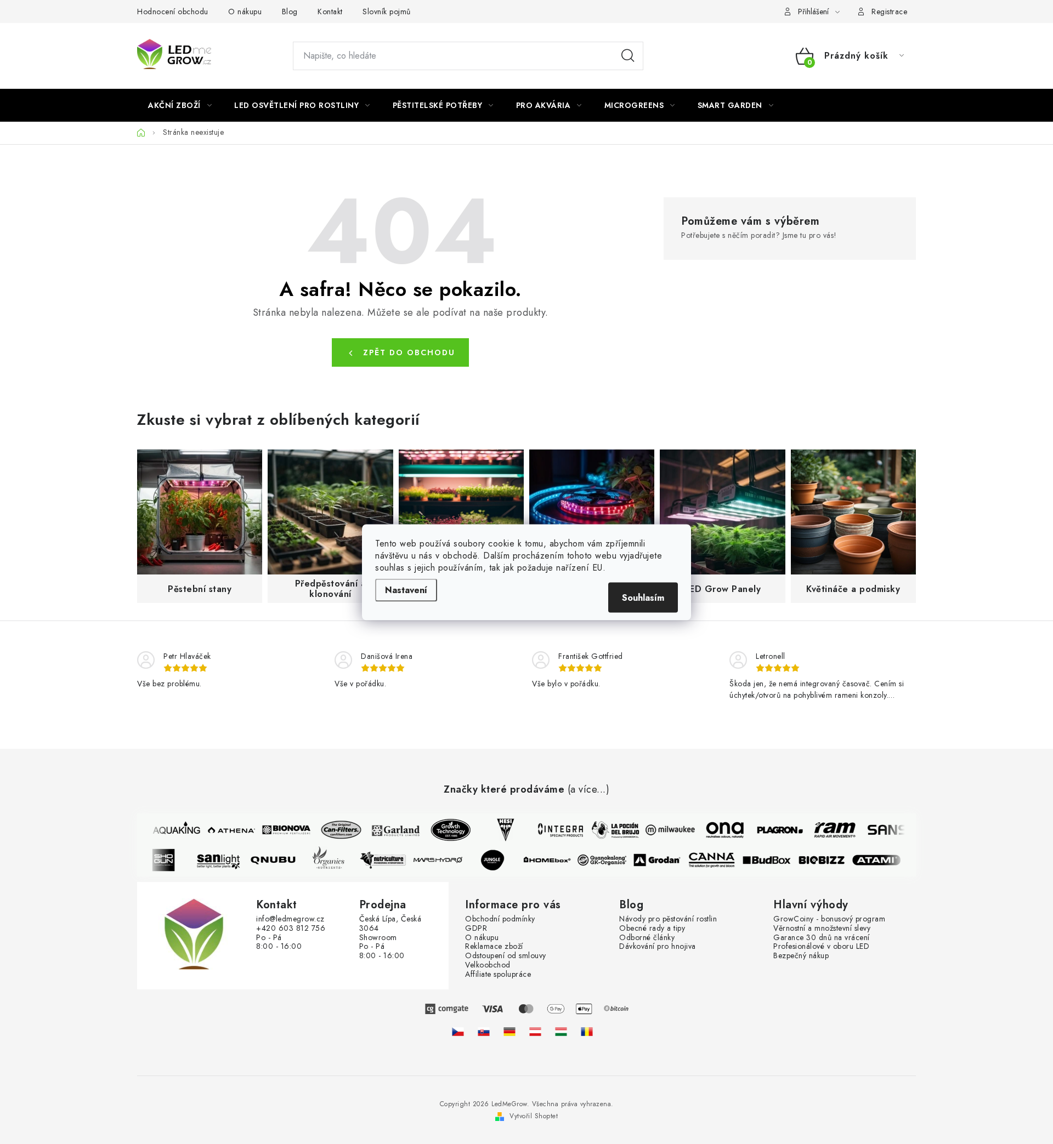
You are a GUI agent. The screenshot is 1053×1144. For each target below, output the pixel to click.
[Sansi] (884, 830)
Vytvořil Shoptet (533, 1116)
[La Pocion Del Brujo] (609, 830)
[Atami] (881, 860)
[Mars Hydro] (443, 860)
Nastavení (406, 589)
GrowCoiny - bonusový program (829, 919)
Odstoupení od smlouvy (505, 955)
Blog (290, 11)
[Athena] (226, 830)
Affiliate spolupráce (498, 974)
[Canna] (717, 860)
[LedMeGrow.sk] (484, 1032)
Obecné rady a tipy (652, 928)
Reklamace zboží (494, 946)
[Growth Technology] (445, 830)
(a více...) (589, 790)
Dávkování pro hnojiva (657, 946)
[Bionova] (280, 830)
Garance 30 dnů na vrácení (821, 937)
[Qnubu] (278, 860)
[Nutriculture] (388, 860)
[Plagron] (774, 830)
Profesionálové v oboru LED (821, 946)
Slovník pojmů (387, 11)
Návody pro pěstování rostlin (668, 919)
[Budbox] (772, 860)
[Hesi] (500, 830)
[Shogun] (168, 860)
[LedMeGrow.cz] (458, 1032)
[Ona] (719, 830)
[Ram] (829, 830)
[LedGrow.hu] (561, 1032)
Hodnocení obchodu (172, 11)
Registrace (889, 11)
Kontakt (330, 11)
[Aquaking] (171, 830)
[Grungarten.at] (535, 1032)
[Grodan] (662, 860)
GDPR (476, 928)
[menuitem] (180, 105)
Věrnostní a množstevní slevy (821, 928)
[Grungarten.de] (509, 1032)
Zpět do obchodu (409, 352)
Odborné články (647, 937)
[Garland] (390, 830)
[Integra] (555, 830)
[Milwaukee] (664, 830)
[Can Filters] (335, 830)
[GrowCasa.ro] (587, 1032)
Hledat (628, 56)
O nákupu (245, 11)
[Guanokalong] (607, 860)
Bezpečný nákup (801, 955)
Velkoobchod (488, 965)
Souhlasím (643, 597)
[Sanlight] (223, 860)
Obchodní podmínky (500, 919)
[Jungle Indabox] (498, 860)
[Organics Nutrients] (333, 860)
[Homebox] (552, 860)
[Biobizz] (827, 860)
